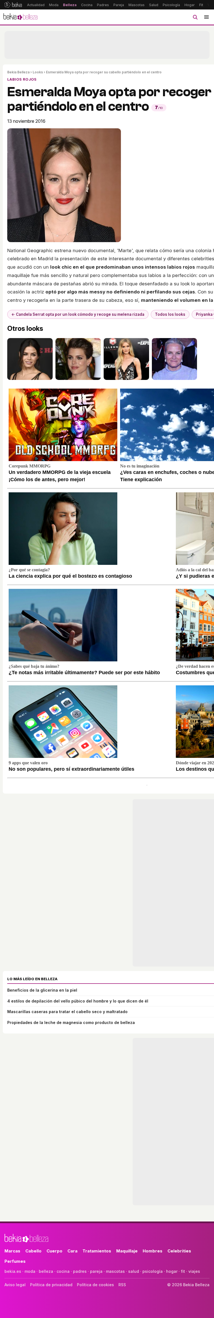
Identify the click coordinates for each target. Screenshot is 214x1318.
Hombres (152, 1251)
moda (30, 1271)
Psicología (171, 5)
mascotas (115, 1271)
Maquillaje (127, 1251)
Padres (103, 5)
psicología (152, 1271)
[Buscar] (195, 17)
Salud (153, 5)
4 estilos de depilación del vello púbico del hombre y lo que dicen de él (77, 1001)
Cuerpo (54, 1251)
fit (183, 1271)
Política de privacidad (51, 1284)
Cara (72, 1251)
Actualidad (36, 5)
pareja (96, 1271)
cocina (63, 1271)
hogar (171, 1271)
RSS (122, 1284)
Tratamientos (96, 1251)
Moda (54, 5)
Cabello (33, 1251)
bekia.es (12, 1271)
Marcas (12, 1251)
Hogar (189, 5)
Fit (201, 5)
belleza (46, 1271)
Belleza (70, 5)
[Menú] (206, 17)
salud (133, 1271)
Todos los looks (170, 314)
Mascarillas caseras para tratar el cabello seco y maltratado (67, 1011)
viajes (194, 1271)
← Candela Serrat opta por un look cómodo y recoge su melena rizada (77, 314)
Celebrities (179, 1251)
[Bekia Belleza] (20, 17)
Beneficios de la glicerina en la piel (42, 990)
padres (80, 1271)
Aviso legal (15, 1284)
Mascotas (136, 5)
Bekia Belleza (18, 72)
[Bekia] (13, 5)
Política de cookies (95, 1284)
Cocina (87, 5)
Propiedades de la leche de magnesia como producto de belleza (71, 1022)
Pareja (118, 5)
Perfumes (15, 1261)
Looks (38, 72)
